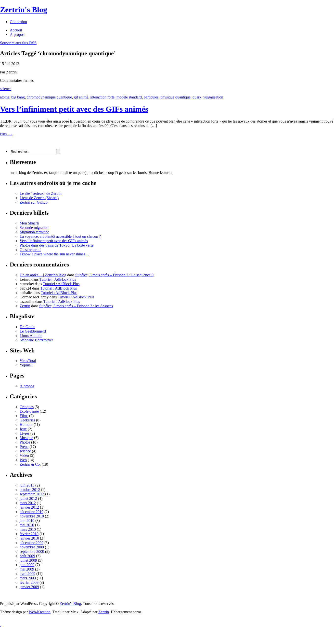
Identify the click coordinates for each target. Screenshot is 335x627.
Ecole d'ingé (29, 411)
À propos (17, 34)
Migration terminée (34, 232)
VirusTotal (28, 361)
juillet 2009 (28, 560)
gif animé (81, 97)
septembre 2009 (32, 551)
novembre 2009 (32, 547)
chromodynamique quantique (49, 97)
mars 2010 (28, 529)
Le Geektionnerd (33, 331)
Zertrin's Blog (23, 9)
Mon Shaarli (29, 223)
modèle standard (129, 97)
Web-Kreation (40, 612)
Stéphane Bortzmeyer (36, 340)
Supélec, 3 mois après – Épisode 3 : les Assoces (76, 306)
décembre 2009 (31, 543)
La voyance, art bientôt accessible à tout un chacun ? (60, 236)
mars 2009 (28, 578)
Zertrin (25, 306)
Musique (26, 438)
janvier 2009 (29, 587)
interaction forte (102, 97)
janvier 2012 (29, 507)
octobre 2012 (30, 490)
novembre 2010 (32, 516)
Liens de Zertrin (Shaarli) (39, 198)
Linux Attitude (31, 336)
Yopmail (26, 365)
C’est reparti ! (30, 250)
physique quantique (175, 97)
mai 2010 (27, 525)
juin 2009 (27, 565)
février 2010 (29, 534)
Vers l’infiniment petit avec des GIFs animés (74, 109)
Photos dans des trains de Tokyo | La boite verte (56, 245)
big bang (18, 97)
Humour (26, 424)
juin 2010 (27, 520)
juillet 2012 (28, 498)
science (5, 89)
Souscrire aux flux (18, 43)
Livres (24, 433)
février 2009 (29, 582)
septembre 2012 (32, 494)
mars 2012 (28, 503)
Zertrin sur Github (34, 202)
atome (4, 97)
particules (151, 97)
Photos (25, 442)
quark (197, 97)
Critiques (27, 407)
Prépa (24, 447)
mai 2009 (27, 569)
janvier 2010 (29, 538)
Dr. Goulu (27, 327)
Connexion (18, 22)
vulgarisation (213, 97)
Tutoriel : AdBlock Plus (57, 279)
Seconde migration (34, 227)
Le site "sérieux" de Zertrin (41, 193)
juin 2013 (27, 485)
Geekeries (27, 420)
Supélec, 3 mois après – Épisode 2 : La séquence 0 (114, 275)
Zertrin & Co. (30, 464)
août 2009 (27, 556)
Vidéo (24, 455)
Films (24, 416)
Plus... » (6, 134)
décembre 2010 (31, 512)
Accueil (16, 30)
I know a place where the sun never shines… (54, 254)
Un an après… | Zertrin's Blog (43, 275)
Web (23, 460)
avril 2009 (27, 573)
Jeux (23, 429)
